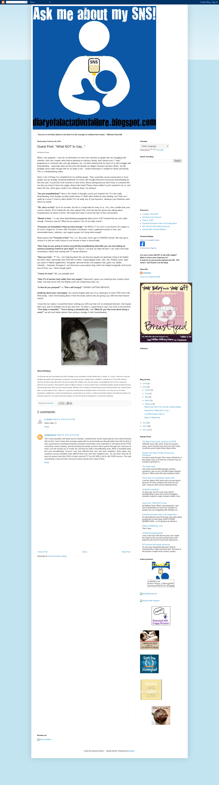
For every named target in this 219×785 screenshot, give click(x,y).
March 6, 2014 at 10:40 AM (68, 435)
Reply (46, 427)
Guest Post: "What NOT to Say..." (157, 411)
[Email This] (59, 403)
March (147, 401)
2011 (145, 430)
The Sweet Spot (148, 466)
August (148, 390)
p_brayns (48, 419)
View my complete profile (150, 277)
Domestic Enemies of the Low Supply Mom (159, 223)
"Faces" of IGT (148, 220)
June (147, 393)
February (149, 404)
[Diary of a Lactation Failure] (142, 246)
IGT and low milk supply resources (156, 226)
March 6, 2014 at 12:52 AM (64, 419)
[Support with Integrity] (149, 601)
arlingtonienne (50, 435)
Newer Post (42, 552)
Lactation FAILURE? (150, 214)
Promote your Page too (148, 248)
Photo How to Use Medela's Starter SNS (158, 478)
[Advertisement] (84, 528)
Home (84, 552)
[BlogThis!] (62, 403)
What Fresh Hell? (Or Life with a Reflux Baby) (163, 407)
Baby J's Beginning (152, 418)
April (147, 397)
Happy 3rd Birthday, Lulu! (152, 526)
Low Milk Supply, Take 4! (154, 414)
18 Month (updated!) (150, 489)
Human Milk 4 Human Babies (154, 229)
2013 (145, 423)
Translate (160, 150)
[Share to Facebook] (68, 403)
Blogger (131, 751)
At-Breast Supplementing (152, 533)
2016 (145, 384)
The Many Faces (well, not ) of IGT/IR (159, 442)
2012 (145, 426)
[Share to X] (65, 403)
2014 (145, 387)
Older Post (126, 552)
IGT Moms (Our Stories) (151, 217)
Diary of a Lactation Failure (149, 240)
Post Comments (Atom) (57, 556)
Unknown (147, 273)
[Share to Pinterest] (70, 403)
